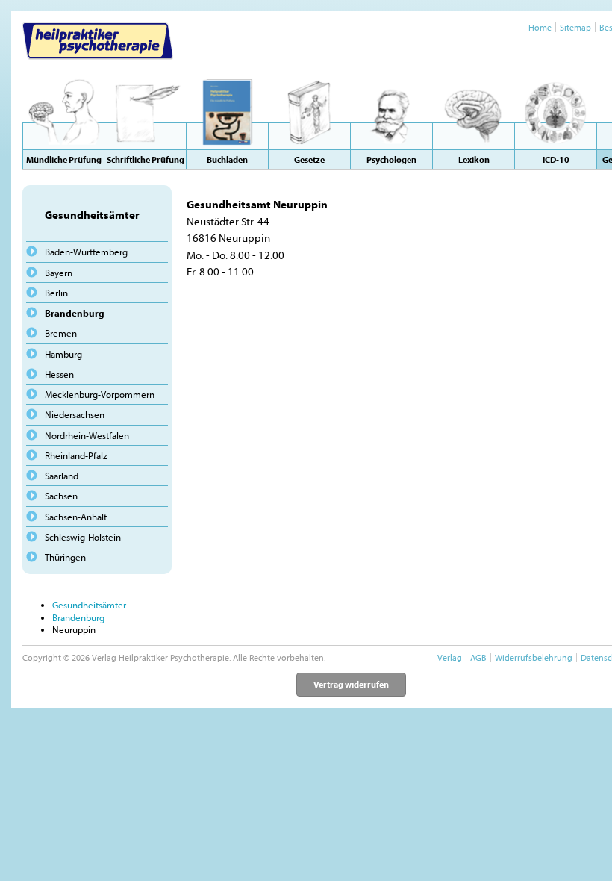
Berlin (56, 293)
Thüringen (65, 557)
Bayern (58, 272)
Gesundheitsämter (89, 605)
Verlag (449, 657)
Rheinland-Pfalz (76, 455)
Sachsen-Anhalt (76, 517)
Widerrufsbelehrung (533, 657)
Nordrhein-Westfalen (87, 435)
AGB (478, 657)
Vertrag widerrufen (351, 684)
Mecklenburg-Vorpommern (99, 394)
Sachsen (61, 496)
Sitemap (575, 27)
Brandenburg (74, 313)
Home (540, 27)
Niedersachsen (74, 414)
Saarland (61, 476)
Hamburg (63, 354)
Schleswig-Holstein (83, 537)
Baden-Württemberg (86, 252)
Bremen (61, 333)
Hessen (59, 374)
